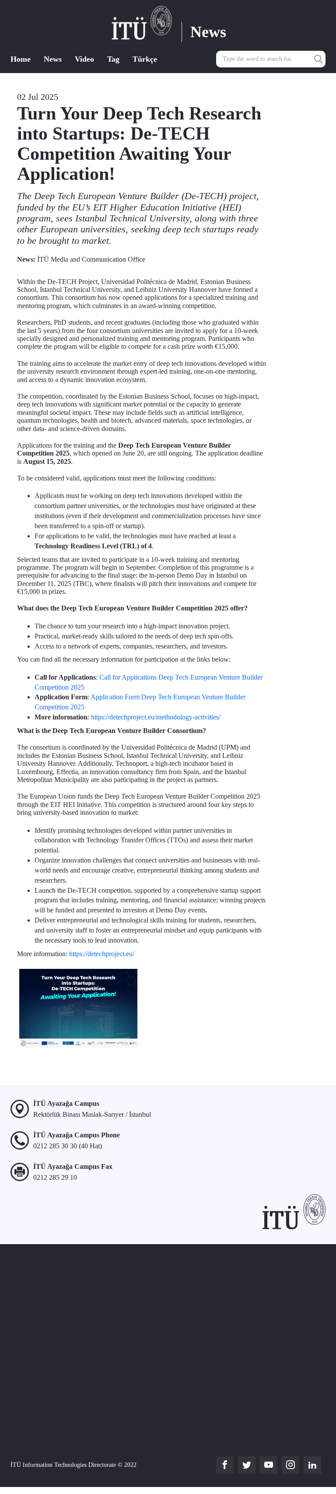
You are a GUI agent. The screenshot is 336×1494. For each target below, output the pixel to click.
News (53, 59)
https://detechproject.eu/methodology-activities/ (155, 717)
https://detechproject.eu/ (101, 953)
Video (84, 59)
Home (20, 59)
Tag (113, 59)
